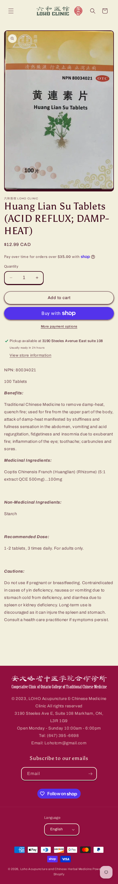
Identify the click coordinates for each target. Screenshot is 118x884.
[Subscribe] (90, 773)
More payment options (59, 326)
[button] (11, 11)
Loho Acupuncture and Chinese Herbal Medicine (56, 869)
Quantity (11, 266)
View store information (30, 355)
